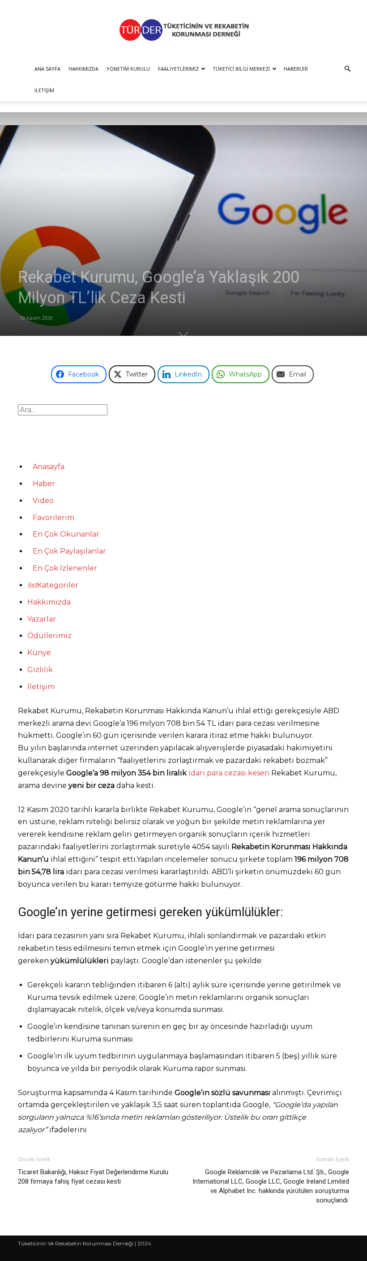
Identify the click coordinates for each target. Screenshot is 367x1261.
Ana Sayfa (47, 68)
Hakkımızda (83, 68)
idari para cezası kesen (228, 773)
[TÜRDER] (183, 30)
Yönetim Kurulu (128, 68)
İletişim (44, 90)
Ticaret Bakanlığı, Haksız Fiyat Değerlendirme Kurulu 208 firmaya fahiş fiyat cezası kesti (93, 1176)
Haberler (296, 68)
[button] (347, 69)
